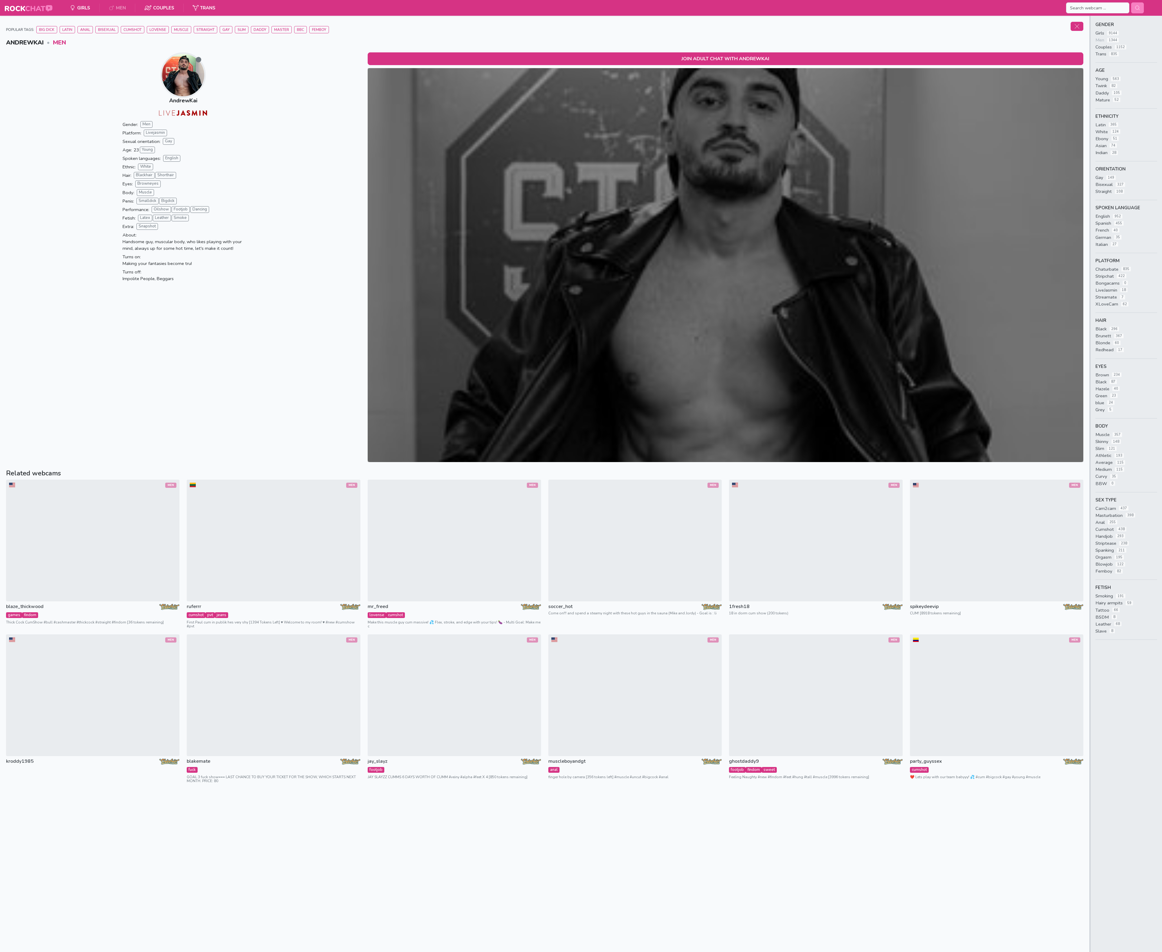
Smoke (180, 217)
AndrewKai (183, 100)
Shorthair (165, 175)
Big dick (46, 29)
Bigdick (168, 200)
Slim (242, 29)
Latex (145, 217)
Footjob (181, 209)
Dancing (199, 209)
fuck (192, 769)
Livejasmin (155, 132)
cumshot (196, 615)
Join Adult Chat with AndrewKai (725, 58)
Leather (162, 217)
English (171, 158)
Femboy (319, 29)
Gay (226, 29)
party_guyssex (926, 761)
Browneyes (148, 183)
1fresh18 (739, 607)
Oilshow (161, 209)
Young (147, 149)
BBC (300, 29)
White (145, 166)
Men (59, 42)
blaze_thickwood (25, 607)
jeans (221, 615)
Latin (67, 29)
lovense (376, 615)
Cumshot (132, 29)
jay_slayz (377, 761)
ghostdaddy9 (744, 761)
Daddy (260, 29)
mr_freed (378, 607)
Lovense (157, 29)
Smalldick (147, 200)
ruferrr (194, 607)
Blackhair (144, 175)
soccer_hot (560, 607)
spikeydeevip (924, 607)
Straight (205, 29)
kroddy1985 (20, 761)
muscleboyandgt (567, 761)
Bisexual (107, 29)
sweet (769, 769)
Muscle (181, 29)
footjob (375, 769)
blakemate (198, 761)
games (14, 615)
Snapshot (147, 226)
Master (281, 29)
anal (554, 769)
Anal (85, 29)
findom (30, 615)
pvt (210, 615)
